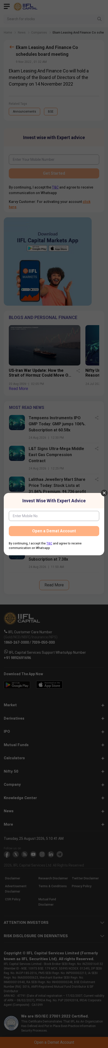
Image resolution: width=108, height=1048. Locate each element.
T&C (49, 543)
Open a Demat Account (54, 531)
